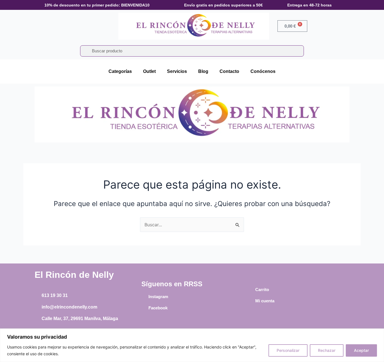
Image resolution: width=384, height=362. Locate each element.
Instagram (158, 296)
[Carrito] (251, 289)
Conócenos (262, 71)
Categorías (120, 71)
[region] (192, 345)
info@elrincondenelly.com (69, 307)
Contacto (229, 71)
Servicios (177, 71)
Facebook (158, 307)
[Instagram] (144, 297)
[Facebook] (144, 308)
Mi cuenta (264, 300)
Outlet (149, 71)
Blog (203, 71)
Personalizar (288, 350)
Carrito (262, 289)
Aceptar (361, 350)
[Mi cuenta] (251, 301)
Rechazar (326, 350)
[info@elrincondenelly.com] (37, 307)
